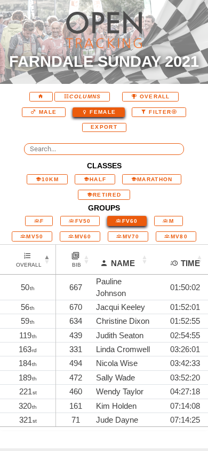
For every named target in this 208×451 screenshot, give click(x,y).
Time (190, 263)
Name (123, 263)
